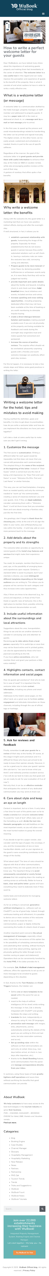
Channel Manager (19, 1148)
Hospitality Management (22, 1155)
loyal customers (35, 500)
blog (13, 1138)
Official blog (24, 9)
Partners (15, 1168)
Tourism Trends (18, 1179)
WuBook (15, 1189)
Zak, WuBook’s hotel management (29, 967)
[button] (43, 14)
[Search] (42, 1209)
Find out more (10, 1122)
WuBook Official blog (28, 1267)
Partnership (16, 1172)
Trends (14, 1182)
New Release (17, 1162)
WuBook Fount (17, 1192)
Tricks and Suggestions (21, 1185)
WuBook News (17, 1195)
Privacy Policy (29, 1270)
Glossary (15, 1151)
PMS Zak (15, 1175)
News (13, 1165)
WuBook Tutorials (19, 1199)
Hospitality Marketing (20, 1158)
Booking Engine (18, 1141)
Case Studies (17, 1145)
